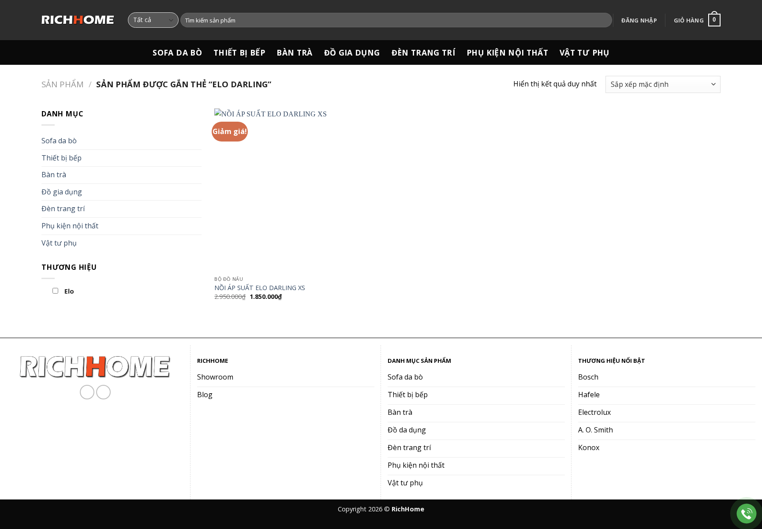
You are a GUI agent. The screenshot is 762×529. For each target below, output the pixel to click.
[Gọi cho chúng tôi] (103, 392)
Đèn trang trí (424, 52)
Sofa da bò (177, 52)
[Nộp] (604, 20)
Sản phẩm (62, 83)
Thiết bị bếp (239, 52)
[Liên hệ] (747, 514)
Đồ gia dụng (352, 52)
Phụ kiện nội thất (507, 52)
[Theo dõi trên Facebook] (87, 392)
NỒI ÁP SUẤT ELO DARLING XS (259, 288)
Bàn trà (294, 52)
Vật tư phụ (584, 52)
